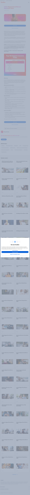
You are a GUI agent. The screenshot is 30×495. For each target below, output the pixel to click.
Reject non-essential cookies (15, 254)
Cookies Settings (15, 250)
